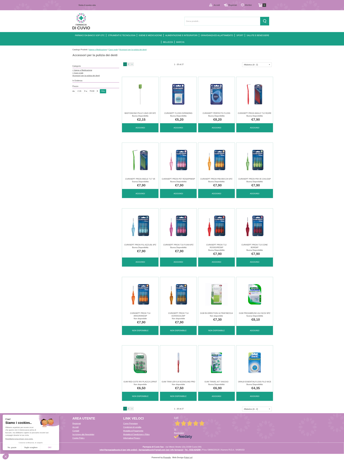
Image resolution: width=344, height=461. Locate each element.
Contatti (75, 431)
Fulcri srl (188, 457)
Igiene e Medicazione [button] (150, 35)
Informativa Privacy (131, 438)
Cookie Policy (78, 438)
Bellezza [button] (168, 42)
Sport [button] (239, 35)
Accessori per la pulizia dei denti (86, 75)
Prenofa (167, 457)
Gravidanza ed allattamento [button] (217, 35)
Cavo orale (113, 49)
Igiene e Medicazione (98, 49)
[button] (257, 64)
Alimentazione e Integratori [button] (181, 35)
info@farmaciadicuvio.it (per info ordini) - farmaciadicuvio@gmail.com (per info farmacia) (141, 450)
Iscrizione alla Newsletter (83, 434)
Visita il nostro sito (87, 5)
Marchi (180, 42)
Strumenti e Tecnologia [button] (121, 35)
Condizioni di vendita (132, 427)
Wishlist (248, 5)
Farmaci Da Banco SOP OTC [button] (90, 35)
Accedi (217, 5)
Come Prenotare (130, 423)
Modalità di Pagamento (133, 431)
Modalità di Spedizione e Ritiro (136, 434)
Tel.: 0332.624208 (192, 450)
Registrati (232, 5)
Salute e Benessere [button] (258, 35)
